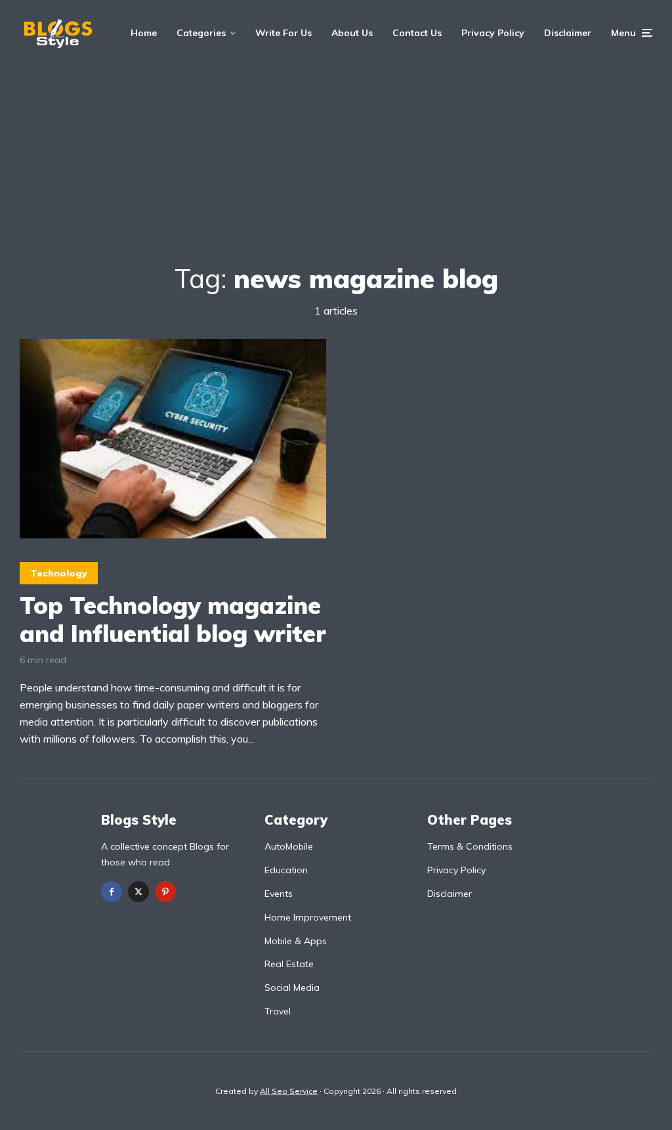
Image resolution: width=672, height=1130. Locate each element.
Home (144, 33)
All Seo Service (289, 1091)
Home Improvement (307, 917)
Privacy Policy (492, 33)
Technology (58, 573)
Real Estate (289, 964)
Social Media (292, 987)
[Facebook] (111, 891)
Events (278, 894)
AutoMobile (288, 846)
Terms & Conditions (470, 846)
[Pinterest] (165, 891)
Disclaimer (567, 33)
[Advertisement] (336, 164)
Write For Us (283, 33)
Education (286, 870)
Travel (277, 1011)
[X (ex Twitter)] (138, 891)
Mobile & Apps (295, 941)
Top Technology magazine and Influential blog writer (173, 619)
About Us (352, 33)
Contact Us (417, 33)
